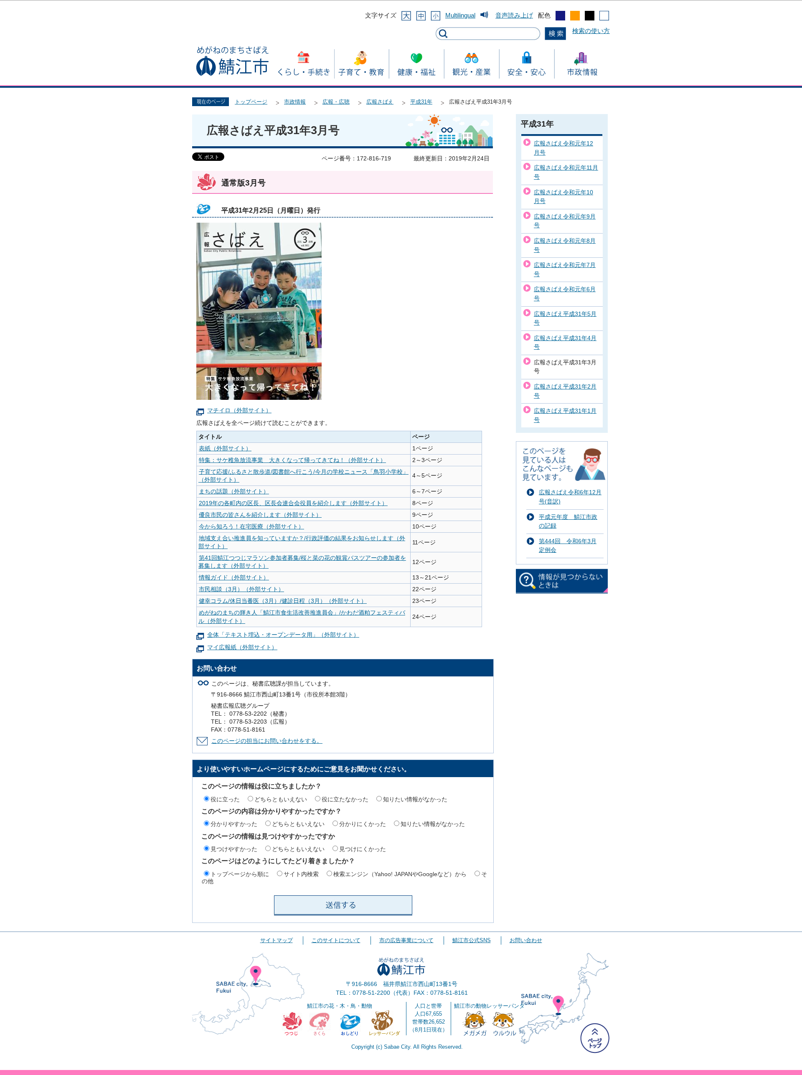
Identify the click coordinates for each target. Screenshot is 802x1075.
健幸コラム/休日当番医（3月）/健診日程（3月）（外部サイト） (283, 601)
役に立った (225, 799)
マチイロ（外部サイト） (239, 410)
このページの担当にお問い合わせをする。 (266, 741)
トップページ (251, 102)
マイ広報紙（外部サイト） (242, 647)
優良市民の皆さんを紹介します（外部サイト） (260, 515)
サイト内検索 (301, 874)
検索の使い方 (591, 30)
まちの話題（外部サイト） (234, 491)
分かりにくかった (362, 824)
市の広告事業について (406, 940)
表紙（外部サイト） (225, 448)
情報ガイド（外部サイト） (234, 577)
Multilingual (460, 15)
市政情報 (295, 102)
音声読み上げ (514, 15)
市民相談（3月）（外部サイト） (241, 589)
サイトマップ (276, 940)
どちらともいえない (280, 799)
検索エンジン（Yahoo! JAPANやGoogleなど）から (400, 874)
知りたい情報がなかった (415, 799)
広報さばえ (379, 102)
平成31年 (421, 102)
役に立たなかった (345, 799)
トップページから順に (240, 874)
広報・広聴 (336, 102)
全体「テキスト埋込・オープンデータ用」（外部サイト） (283, 635)
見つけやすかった (234, 849)
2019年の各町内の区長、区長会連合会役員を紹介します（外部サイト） (293, 503)
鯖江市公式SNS (471, 940)
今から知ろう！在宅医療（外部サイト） (251, 527)
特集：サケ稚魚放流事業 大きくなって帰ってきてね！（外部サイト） (292, 460)
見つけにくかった (362, 849)
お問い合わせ (526, 940)
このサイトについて (336, 940)
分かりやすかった (234, 824)
